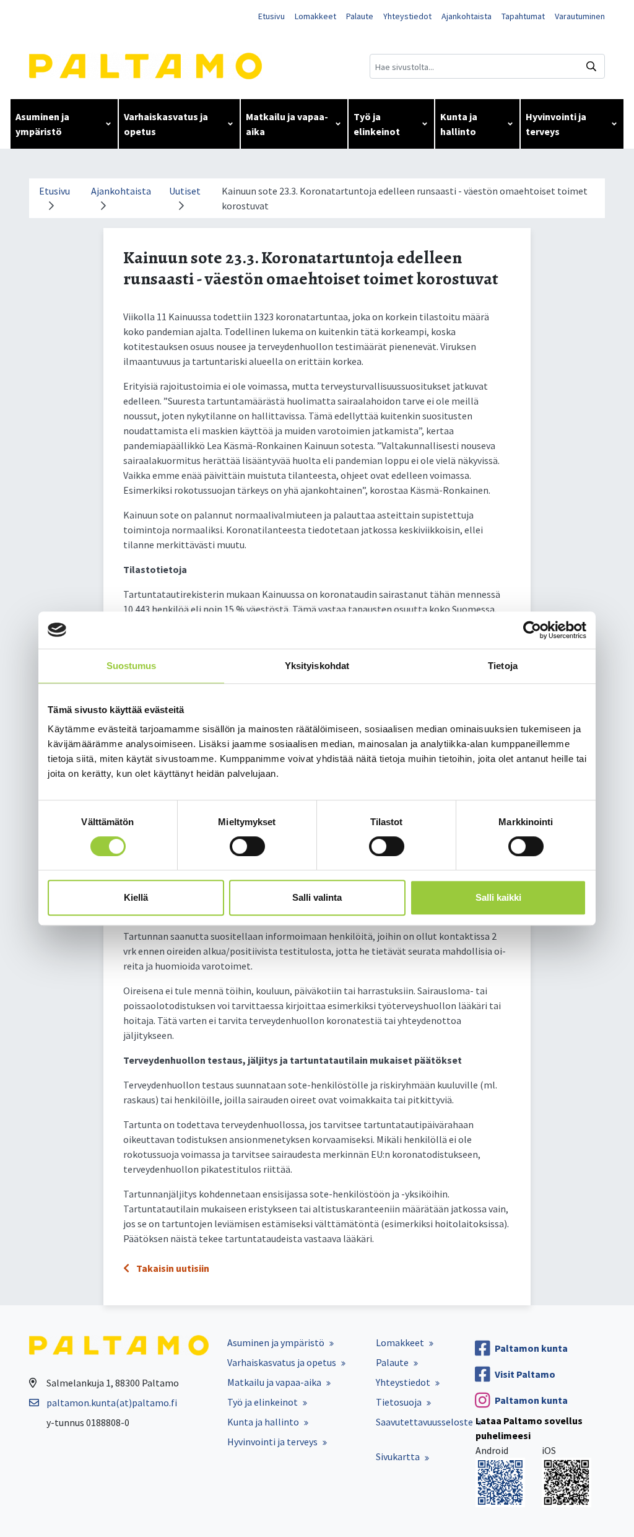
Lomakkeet (315, 16)
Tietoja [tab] (503, 665)
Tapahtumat (523, 16)
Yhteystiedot (407, 16)
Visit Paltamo (525, 1374)
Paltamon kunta (531, 1348)
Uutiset (185, 191)
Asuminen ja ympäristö (42, 124)
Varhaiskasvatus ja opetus (166, 124)
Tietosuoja (399, 1402)
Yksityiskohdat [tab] (317, 665)
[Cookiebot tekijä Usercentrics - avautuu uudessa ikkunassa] (532, 630)
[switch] (247, 846)
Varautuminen (580, 16)
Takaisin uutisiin (171, 1268)
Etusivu (271, 16)
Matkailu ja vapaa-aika (287, 124)
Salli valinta (317, 897)
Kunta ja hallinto (458, 124)
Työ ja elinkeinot (377, 124)
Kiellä (136, 897)
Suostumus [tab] (131, 665)
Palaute (359, 16)
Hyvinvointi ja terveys (556, 124)
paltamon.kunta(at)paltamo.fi (111, 1402)
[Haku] (591, 66)
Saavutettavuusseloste (424, 1422)
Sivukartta (398, 1456)
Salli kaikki (498, 897)
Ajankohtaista (466, 16)
